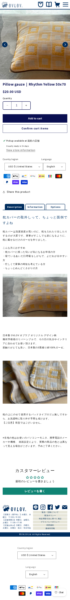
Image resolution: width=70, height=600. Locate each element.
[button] (5, 44)
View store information (20, 150)
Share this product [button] (18, 191)
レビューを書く (35, 491)
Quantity (7, 98)
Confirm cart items (35, 128)
